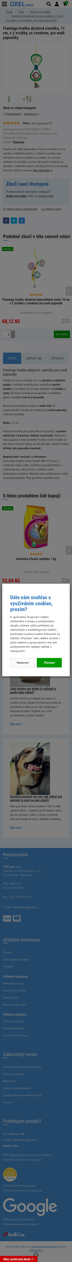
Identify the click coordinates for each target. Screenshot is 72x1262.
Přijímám (49, 662)
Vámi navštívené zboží (16, 1259)
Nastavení (23, 662)
